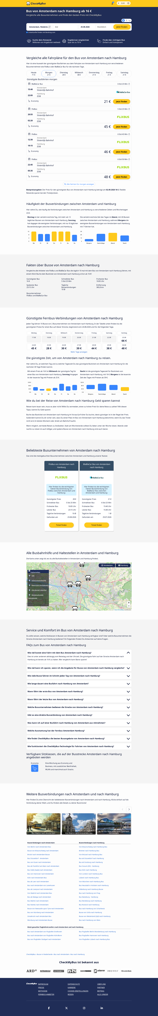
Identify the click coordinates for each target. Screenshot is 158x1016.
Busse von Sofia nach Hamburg (90, 912)
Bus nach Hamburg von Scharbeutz (92, 909)
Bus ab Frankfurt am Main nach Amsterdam (43, 866)
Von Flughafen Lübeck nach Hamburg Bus (94, 939)
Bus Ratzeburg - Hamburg (88, 897)
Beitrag (100, 991)
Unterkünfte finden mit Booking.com (41, 32)
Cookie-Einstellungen (78, 991)
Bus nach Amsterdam (61, 954)
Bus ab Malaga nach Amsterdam (39, 897)
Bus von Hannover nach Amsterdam (40, 874)
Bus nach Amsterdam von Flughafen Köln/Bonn (44, 935)
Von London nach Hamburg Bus (91, 874)
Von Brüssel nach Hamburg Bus (90, 854)
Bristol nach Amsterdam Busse (38, 854)
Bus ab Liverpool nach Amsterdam (39, 889)
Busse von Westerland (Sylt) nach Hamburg (94, 916)
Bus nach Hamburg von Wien (89, 920)
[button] (78, 584)
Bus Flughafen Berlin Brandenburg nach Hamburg (97, 932)
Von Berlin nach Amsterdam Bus (39, 847)
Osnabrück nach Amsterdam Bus (39, 916)
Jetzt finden (121, 101)
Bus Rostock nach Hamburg (89, 905)
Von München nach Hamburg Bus (91, 882)
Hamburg (124, 565)
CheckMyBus (31, 954)
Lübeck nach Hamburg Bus (89, 878)
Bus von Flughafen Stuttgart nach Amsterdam (44, 939)
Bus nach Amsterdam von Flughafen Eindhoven (44, 932)
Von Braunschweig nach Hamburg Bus (93, 847)
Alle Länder (102, 994)
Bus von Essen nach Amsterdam (39, 862)
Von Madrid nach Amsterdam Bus (39, 893)
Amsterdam (108, 565)
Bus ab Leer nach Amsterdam (38, 882)
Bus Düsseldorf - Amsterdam (37, 858)
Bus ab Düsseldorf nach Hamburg (91, 858)
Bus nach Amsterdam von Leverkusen (41, 885)
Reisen (71, 994)
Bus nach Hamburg (78, 954)
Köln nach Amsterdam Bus (37, 878)
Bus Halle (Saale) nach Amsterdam (39, 870)
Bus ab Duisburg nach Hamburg (91, 862)
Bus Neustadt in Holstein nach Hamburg (94, 885)
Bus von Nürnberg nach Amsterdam (40, 912)
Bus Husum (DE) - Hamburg (89, 866)
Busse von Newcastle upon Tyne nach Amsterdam (45, 909)
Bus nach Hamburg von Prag (89, 893)
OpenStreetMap (119, 610)
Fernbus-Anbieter (46, 994)
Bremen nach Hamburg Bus (89, 851)
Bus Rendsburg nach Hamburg (90, 901)
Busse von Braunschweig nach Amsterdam (42, 851)
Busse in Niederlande (44, 954)
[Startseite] (36, 3)
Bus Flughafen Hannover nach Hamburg (93, 935)
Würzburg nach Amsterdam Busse (39, 920)
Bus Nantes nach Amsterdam (37, 905)
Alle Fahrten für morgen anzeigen (80, 184)
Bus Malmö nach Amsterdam (37, 901)
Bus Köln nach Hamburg (88, 870)
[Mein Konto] (112, 3)
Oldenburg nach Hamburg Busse (91, 889)
